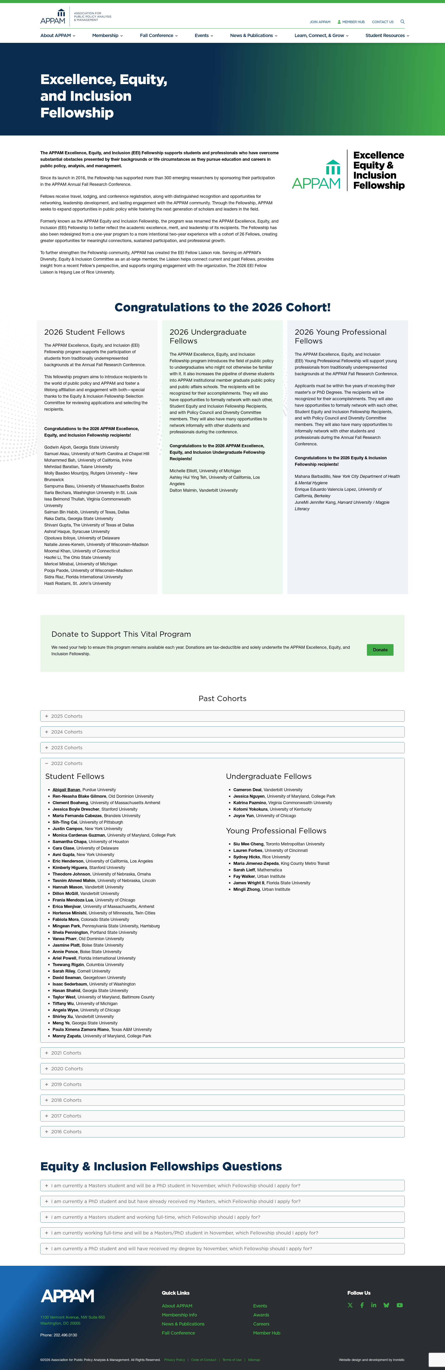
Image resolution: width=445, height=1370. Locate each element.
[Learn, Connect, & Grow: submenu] (347, 36)
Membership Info (179, 1315)
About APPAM (55, 35)
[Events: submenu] (212, 36)
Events (202, 35)
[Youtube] (400, 1305)
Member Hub (353, 21)
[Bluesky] (386, 1305)
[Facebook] (362, 1305)
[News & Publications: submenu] (276, 36)
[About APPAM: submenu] (74, 36)
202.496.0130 (65, 1334)
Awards (261, 1315)
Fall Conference (156, 35)
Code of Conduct (203, 1360)
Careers (261, 1324)
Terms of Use (232, 1360)
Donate (380, 650)
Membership (105, 35)
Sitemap (254, 1360)
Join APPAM (320, 21)
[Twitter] (350, 1305)
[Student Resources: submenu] (408, 36)
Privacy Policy (174, 1360)
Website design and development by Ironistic (372, 1360)
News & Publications (251, 35)
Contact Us (383, 21)
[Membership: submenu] (121, 36)
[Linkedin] (373, 1305)
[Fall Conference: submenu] (176, 36)
